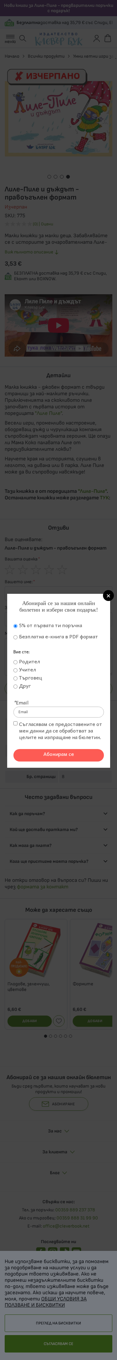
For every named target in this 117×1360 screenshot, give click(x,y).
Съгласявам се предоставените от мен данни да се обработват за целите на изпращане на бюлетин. (60, 730)
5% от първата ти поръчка (50, 625)
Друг (25, 685)
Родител (29, 661)
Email (21, 702)
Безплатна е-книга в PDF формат (58, 636)
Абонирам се (58, 754)
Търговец (30, 677)
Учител (27, 669)
